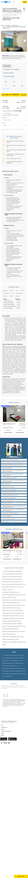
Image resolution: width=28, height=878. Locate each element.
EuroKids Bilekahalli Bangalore (15, 641)
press (2, 733)
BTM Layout (15, 25)
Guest (3, 122)
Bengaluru (8, 25)
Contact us (4, 727)
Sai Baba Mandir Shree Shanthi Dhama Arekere (13, 634)
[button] (25, 41)
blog (2, 735)
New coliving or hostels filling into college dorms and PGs (12, 663)
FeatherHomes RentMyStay (16, 626)
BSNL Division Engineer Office (13, 613)
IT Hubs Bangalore (9, 665)
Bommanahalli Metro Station (13, 636)
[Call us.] (22, 95)
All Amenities (8, 76)
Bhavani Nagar (9, 579)
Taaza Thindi (10, 610)
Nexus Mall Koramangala (12, 581)
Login (24, 2)
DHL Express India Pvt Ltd (14, 631)
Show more (6, 88)
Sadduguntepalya (10, 573)
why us (3, 729)
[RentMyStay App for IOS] (12, 738)
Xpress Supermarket (11, 623)
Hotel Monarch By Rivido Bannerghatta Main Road (13, 602)
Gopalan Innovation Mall (11, 605)
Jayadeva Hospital (11, 594)
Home (2, 25)
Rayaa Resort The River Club (15, 615)
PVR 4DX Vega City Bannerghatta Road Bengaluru (14, 629)
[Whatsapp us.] (25, 95)
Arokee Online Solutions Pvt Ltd (12, 586)
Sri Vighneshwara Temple (16, 600)
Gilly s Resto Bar (17, 584)
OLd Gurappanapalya (13, 576)
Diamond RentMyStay (8, 571)
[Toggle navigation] (13, 2)
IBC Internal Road (9, 584)
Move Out (4, 117)
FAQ (2, 725)
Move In (11, 110)
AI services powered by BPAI (7, 722)
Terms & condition (6, 731)
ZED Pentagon (11, 639)
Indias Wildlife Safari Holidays (9, 655)
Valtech (8, 600)
